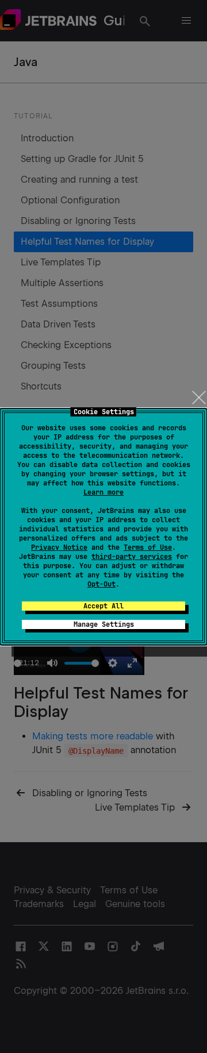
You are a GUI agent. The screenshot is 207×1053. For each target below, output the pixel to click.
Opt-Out (101, 584)
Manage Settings (104, 624)
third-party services (131, 556)
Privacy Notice (59, 547)
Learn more (103, 492)
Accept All (103, 606)
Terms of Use (148, 547)
